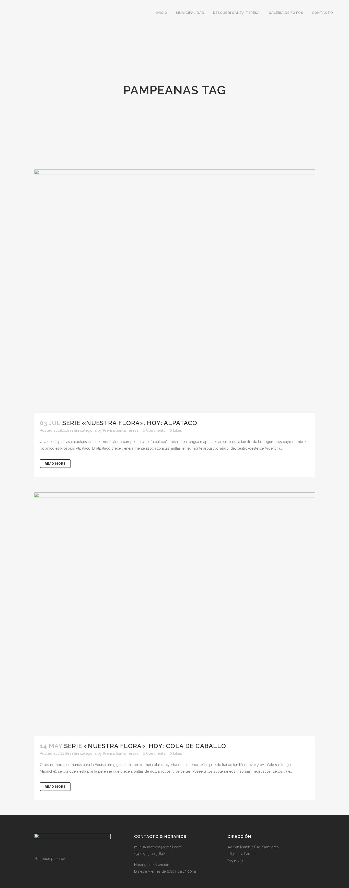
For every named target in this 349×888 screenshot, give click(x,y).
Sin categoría (85, 430)
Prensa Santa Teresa (120, 430)
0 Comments (154, 430)
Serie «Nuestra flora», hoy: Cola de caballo (145, 746)
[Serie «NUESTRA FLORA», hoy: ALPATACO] (174, 291)
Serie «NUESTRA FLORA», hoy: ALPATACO (129, 423)
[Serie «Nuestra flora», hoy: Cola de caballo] (174, 614)
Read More (55, 463)
